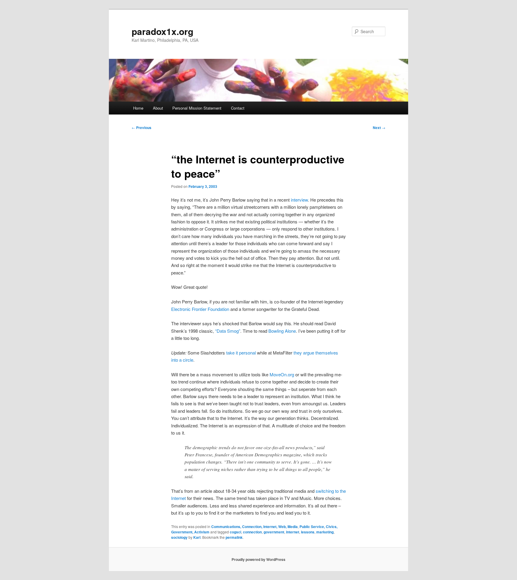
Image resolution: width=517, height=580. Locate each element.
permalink (234, 537)
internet (292, 532)
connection (252, 532)
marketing (325, 532)
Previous (141, 127)
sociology (179, 537)
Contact (237, 108)
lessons (307, 532)
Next (379, 127)
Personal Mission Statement (196, 108)
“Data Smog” (227, 331)
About (158, 108)
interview (299, 200)
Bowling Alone (282, 331)
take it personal (241, 352)
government (274, 532)
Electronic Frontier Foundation (200, 309)
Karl (196, 537)
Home (138, 108)
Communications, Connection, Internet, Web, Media (254, 526)
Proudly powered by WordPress (258, 559)
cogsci (235, 532)
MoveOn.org (282, 374)
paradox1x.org (162, 31)
